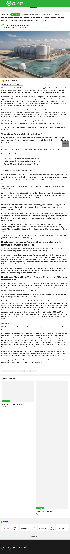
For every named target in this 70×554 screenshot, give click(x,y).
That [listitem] (21, 371)
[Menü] (3, 3)
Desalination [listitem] (12, 371)
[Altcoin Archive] (14, 3)
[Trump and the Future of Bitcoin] (18, 448)
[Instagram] (9, 548)
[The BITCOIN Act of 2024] (52, 448)
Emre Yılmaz (10, 25)
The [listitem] (27, 371)
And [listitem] (3, 371)
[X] (19, 548)
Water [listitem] (34, 371)
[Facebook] (3, 548)
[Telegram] (14, 548)
